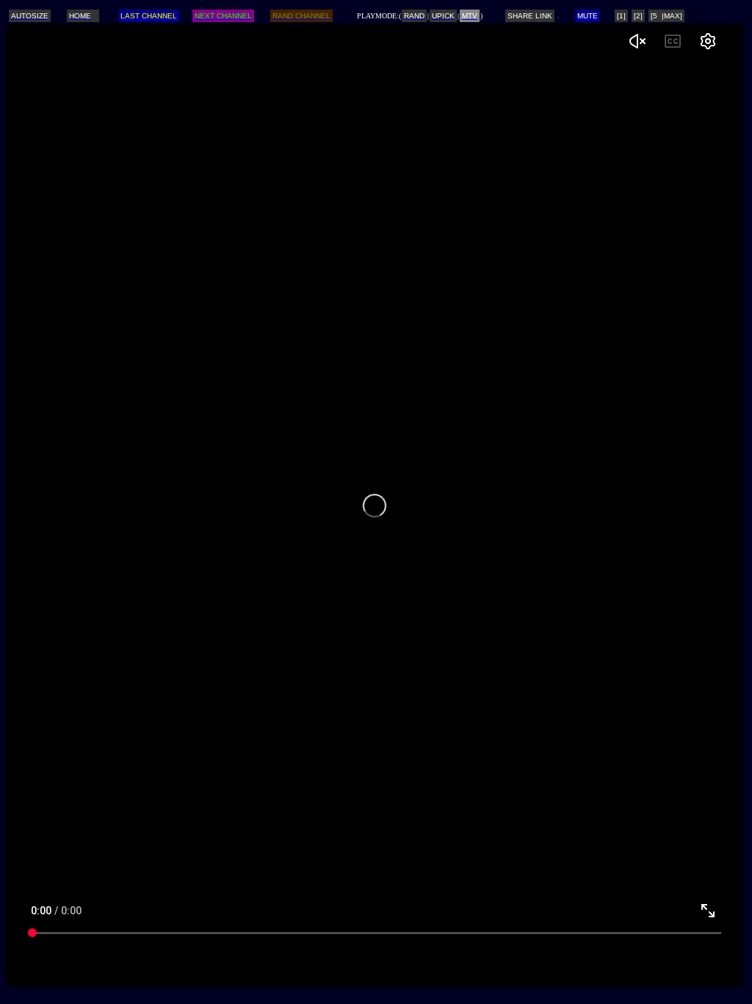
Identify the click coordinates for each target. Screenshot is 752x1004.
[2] (638, 16)
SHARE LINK (529, 16)
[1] (621, 16)
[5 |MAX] (666, 16)
